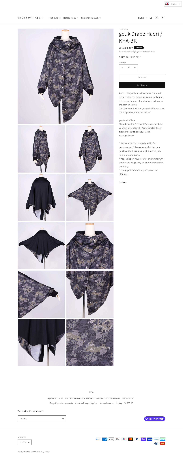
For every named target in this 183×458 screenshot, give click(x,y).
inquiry (119, 403)
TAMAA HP (128, 403)
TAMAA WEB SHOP (29, 452)
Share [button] (124, 182)
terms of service (106, 403)
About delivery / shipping (86, 403)
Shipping (134, 52)
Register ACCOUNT (55, 398)
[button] (54, 18)
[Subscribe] (63, 418)
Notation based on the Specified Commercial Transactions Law (92, 398)
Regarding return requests (61, 403)
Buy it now (142, 85)
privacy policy (128, 398)
